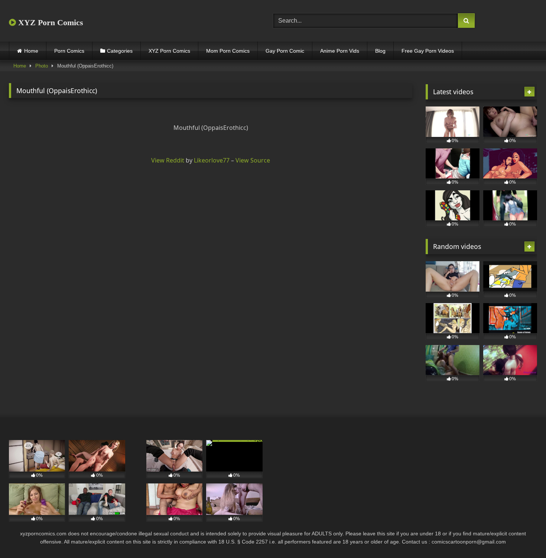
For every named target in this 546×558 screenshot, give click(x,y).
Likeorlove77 (212, 160)
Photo (41, 66)
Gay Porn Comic (285, 51)
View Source (252, 160)
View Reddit (167, 160)
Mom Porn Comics (228, 51)
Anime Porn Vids (339, 51)
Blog (380, 51)
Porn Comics (69, 51)
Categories (120, 51)
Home (31, 51)
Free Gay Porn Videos (428, 51)
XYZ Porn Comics (49, 22)
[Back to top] (523, 536)
